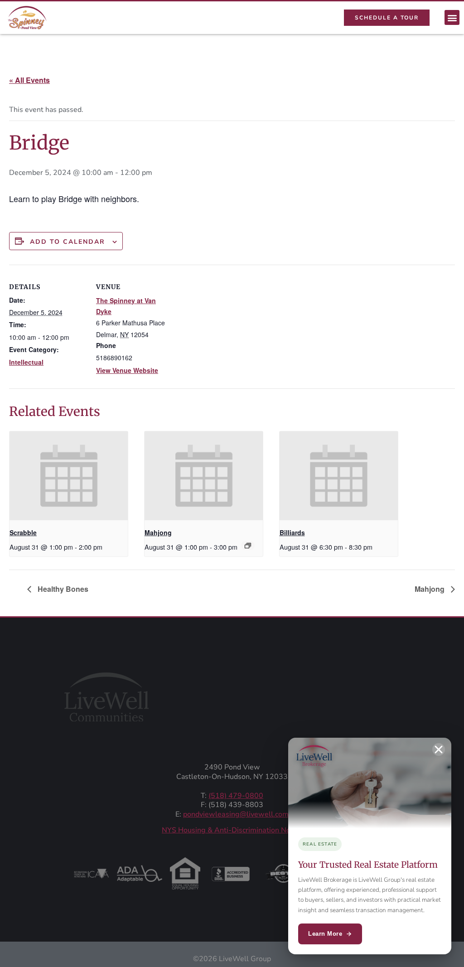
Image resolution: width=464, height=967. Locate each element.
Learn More (325, 933)
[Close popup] (438, 749)
